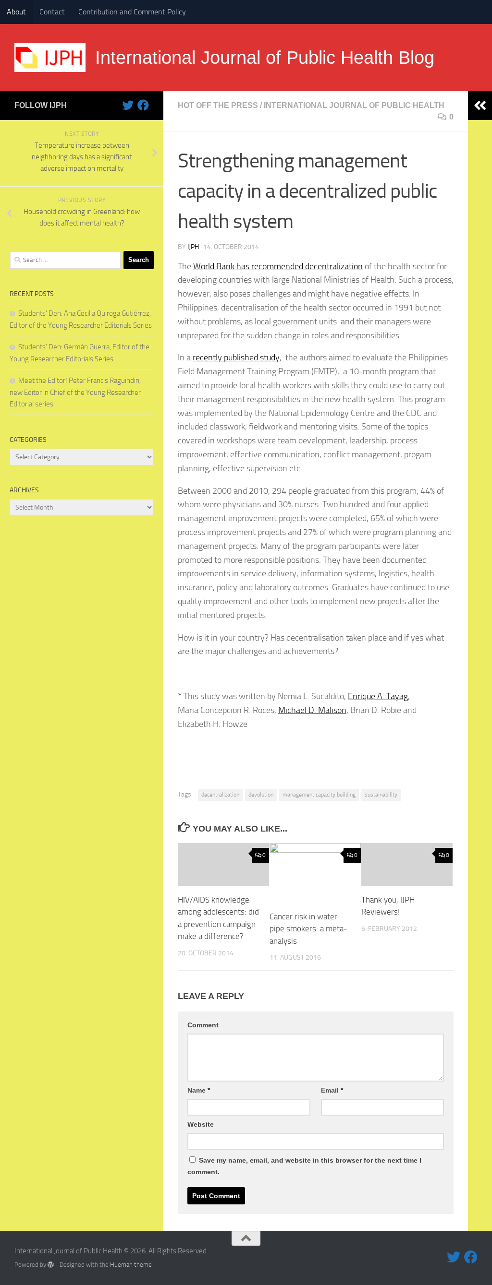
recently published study (236, 357)
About (16, 11)
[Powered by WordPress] (51, 1264)
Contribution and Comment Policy (132, 11)
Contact (52, 11)
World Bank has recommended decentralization (278, 266)
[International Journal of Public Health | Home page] (50, 57)
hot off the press (218, 105)
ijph (193, 247)
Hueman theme (131, 1264)
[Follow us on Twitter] (128, 105)
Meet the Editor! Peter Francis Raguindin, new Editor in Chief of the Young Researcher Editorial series (75, 392)
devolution (260, 794)
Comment (203, 1025)
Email (332, 1090)
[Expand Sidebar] (480, 105)
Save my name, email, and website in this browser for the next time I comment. (304, 1166)
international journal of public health (354, 105)
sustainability (381, 794)
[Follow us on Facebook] (143, 105)
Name (198, 1090)
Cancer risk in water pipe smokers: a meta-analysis (308, 929)
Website (200, 1124)
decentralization (220, 794)
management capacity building (319, 794)
